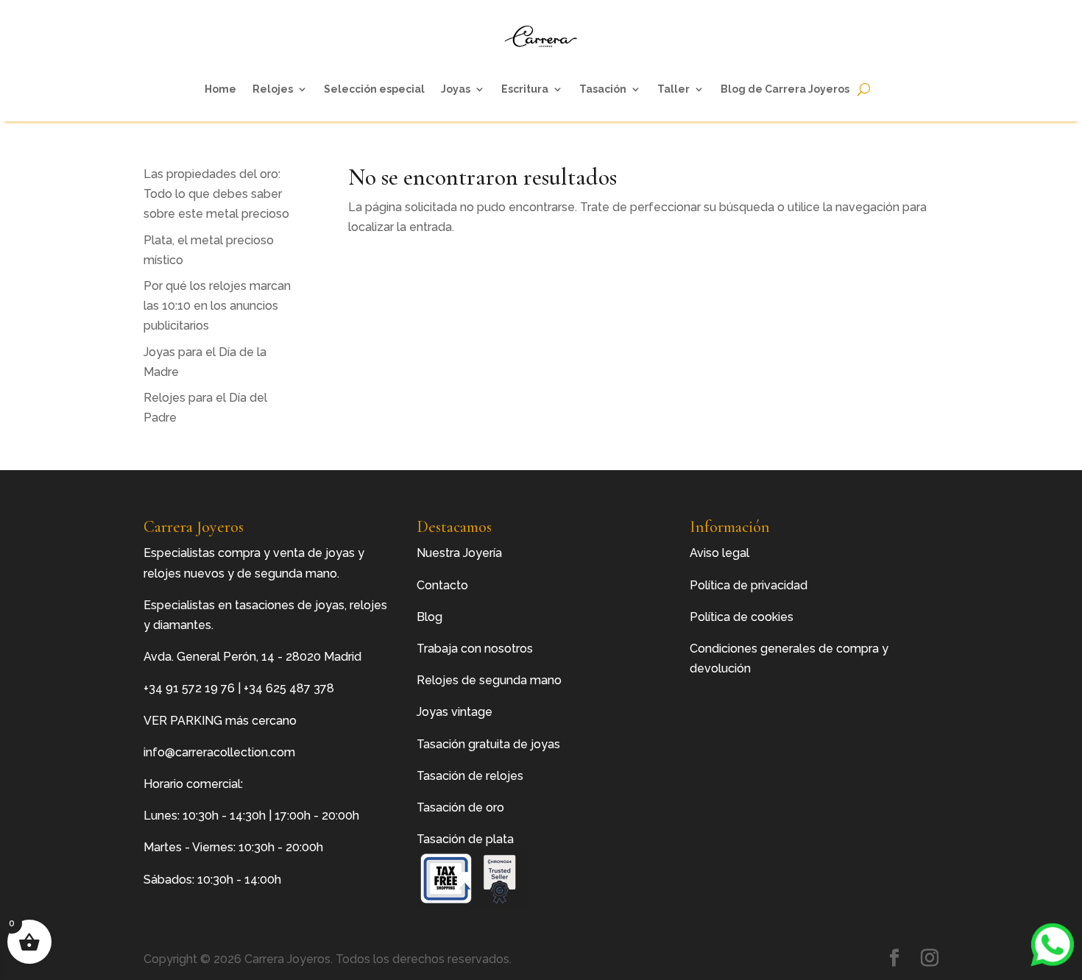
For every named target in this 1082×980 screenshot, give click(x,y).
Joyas (455, 89)
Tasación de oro (460, 807)
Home (220, 89)
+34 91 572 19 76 (189, 688)
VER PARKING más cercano (220, 721)
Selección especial (374, 89)
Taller (673, 89)
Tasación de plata (465, 839)
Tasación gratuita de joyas (488, 744)
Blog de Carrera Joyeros (785, 89)
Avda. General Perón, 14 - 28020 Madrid (252, 657)
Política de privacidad (748, 585)
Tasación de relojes (470, 776)
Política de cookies (741, 617)
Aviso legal (719, 553)
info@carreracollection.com (219, 752)
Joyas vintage (454, 712)
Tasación (602, 89)
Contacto (442, 585)
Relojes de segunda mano (489, 680)
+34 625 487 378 (289, 688)
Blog (429, 617)
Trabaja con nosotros (475, 649)
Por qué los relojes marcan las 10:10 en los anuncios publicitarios (217, 306)
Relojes (272, 89)
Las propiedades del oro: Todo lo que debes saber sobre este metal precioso (216, 194)
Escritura (524, 89)
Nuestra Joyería (459, 553)
